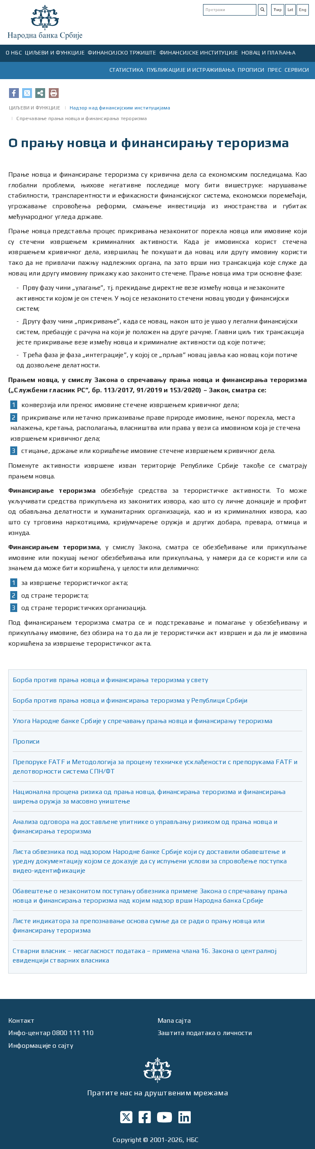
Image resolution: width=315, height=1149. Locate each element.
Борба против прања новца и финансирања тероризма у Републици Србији (130, 700)
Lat (290, 9)
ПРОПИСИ (251, 70)
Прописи (26, 741)
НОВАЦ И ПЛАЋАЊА (269, 53)
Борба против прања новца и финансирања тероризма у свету (110, 680)
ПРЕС (275, 70)
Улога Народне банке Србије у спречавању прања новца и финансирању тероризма (142, 721)
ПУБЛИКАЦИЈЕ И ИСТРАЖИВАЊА (191, 70)
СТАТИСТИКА (127, 70)
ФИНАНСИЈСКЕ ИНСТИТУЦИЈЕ (199, 53)
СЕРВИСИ (297, 70)
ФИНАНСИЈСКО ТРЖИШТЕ (122, 53)
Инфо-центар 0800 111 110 (51, 1033)
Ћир (278, 9)
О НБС (14, 53)
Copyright (127, 1140)
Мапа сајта (174, 1020)
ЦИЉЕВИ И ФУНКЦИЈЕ (54, 53)
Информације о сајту (40, 1045)
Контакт (21, 1020)
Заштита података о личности (205, 1033)
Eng (302, 9)
